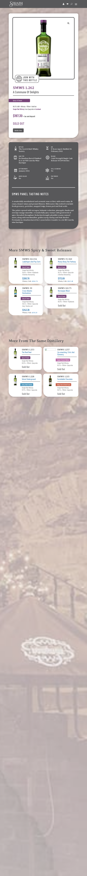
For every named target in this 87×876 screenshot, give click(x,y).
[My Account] (63, 4)
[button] (68, 23)
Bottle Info (18, 130)
